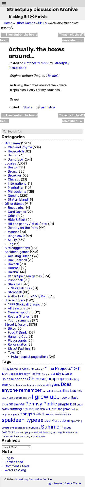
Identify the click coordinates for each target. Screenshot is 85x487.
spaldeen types (21, 420)
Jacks (12, 155)
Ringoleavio (16, 236)
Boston (13, 167)
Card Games (17, 212)
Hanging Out (17, 336)
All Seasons (16, 308)
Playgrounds (17, 340)
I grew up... (46, 396)
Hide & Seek (17, 220)
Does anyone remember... (37, 387)
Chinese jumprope (47, 378)
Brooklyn (14, 175)
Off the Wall (17, 404)
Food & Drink (17, 332)
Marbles (13, 232)
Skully (42, 23)
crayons (53, 384)
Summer (51, 427)
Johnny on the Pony (23, 228)
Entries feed (14, 462)
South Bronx (41, 414)
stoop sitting (74, 420)
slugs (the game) (11, 414)
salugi (75, 409)
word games (16, 436)
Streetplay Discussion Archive (42, 9)
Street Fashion (19, 349)
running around (22, 409)
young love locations (34, 436)
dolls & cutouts (54, 391)
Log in (9, 458)
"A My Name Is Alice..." (16, 369)
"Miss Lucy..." (37, 369)
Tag (10, 244)
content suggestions (34, 385)
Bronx (12, 171)
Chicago (14, 179)
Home (8, 23)
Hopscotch (16, 151)
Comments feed (17, 466)
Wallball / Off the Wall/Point (28, 296)
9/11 (77, 369)
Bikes (12, 328)
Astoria (46, 374)
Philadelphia (17, 192)
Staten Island (18, 199)
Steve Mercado (53, 420)
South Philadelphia (60, 414)
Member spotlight (21, 312)
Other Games (25, 23)
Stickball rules (21, 288)
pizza (80, 404)
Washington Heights (54, 432)
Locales (10, 163)
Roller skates (17, 344)
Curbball (14, 268)
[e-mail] (53, 76)
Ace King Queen (19, 256)
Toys (11, 352)
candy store (61, 373)
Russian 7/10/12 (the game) (52, 409)
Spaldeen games (17, 252)
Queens (13, 195)
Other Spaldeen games (25, 276)
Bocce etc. (16, 208)
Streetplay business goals (15, 428)
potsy (5, 409)
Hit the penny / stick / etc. (27, 224)
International (17, 183)
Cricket (13, 216)
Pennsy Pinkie (41, 404)
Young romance (19, 320)
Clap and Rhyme (20, 147)
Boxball (13, 264)
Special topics (15, 300)
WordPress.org (15, 470)
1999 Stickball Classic (24, 304)
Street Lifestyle (16, 324)
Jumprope (15, 159)
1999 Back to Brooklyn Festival (21, 374)
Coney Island (16, 385)
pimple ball (67, 404)
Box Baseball (17, 260)
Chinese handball (15, 379)
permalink (48, 107)
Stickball (14, 284)
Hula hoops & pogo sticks (29, 357)
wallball (38, 432)
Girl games (12, 143)
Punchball (15, 280)
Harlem (27, 398)
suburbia (34, 427)
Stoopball (15, 292)
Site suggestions (17, 248)
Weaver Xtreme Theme (67, 483)
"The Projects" (59, 368)
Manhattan (16, 187)
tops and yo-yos (23, 432)
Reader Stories (19, 316)
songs (26, 413)
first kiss (69, 391)
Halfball (13, 272)
